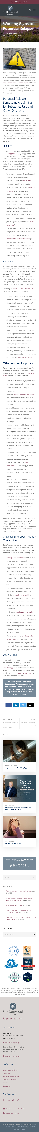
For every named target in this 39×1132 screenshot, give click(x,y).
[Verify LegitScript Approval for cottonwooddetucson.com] (27, 978)
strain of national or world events (15, 83)
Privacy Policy (10, 1127)
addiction (9, 35)
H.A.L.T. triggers (9, 154)
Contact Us (6, 1086)
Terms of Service (21, 1127)
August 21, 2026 (11, 765)
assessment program (24, 673)
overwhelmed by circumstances (18, 238)
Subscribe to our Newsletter (15, 1109)
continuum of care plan (24, 612)
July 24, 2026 (9, 841)
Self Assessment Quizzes (11, 1076)
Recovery (17, 35)
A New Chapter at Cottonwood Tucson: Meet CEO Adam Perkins (18, 808)
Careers (5, 1083)
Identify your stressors (15, 557)
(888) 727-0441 (20, 2)
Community (26, 181)
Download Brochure (12, 1113)
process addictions (25, 357)
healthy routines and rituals (24, 394)
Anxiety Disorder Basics (13, 843)
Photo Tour (7, 1073)
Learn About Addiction (10, 1070)
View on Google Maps (12, 1042)
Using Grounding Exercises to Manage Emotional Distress (19, 911)
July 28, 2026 (9, 805)
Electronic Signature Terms (24, 1128)
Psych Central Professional (23, 289)
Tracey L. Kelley (11, 33)
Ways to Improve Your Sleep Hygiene (17, 768)
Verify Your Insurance (10, 1080)
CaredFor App (8, 668)
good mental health (22, 595)
